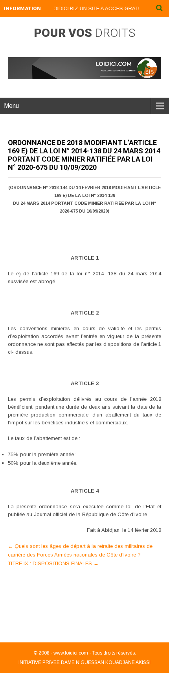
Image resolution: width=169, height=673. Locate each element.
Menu (11, 105)
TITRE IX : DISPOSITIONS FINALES (53, 563)
